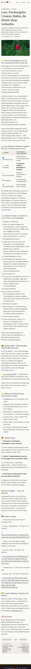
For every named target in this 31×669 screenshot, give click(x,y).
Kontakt (24, 668)
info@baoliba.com (17, 610)
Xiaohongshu (23, 639)
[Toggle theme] (10, 2)
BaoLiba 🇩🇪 (4, 2)
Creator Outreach (6, 639)
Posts (14, 9)
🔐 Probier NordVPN (9, 374)
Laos (15, 639)
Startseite (5, 9)
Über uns (18, 668)
